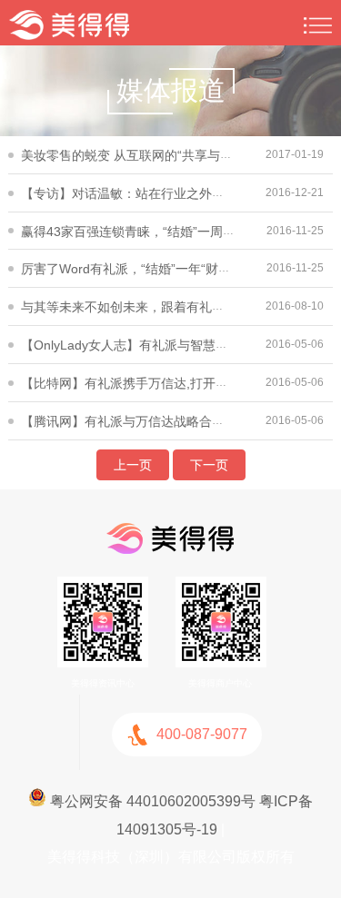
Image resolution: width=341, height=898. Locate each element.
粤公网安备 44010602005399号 (151, 801)
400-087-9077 (201, 734)
